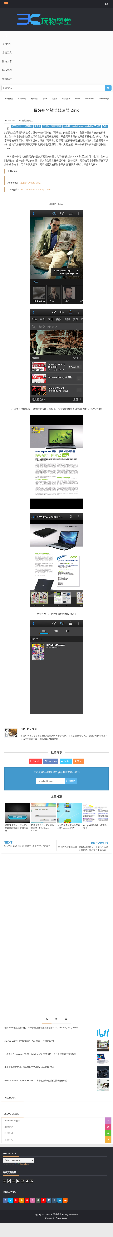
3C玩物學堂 (17, 126)
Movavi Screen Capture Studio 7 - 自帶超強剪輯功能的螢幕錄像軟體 (35, 1080)
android (67, 126)
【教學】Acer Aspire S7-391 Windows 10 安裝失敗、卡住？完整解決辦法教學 (40, 1054)
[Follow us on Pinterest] (43, 1200)
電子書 (37, 126)
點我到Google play (30, 182)
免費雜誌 (28, 126)
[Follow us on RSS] (21, 1200)
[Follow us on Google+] (16, 1200)
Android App (77, 126)
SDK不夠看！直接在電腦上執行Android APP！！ (68, 826)
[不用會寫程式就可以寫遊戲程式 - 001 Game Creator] (43, 813)
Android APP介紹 (92, 126)
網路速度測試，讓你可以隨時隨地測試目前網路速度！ (16, 828)
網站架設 (9, 1127)
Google (36, 761)
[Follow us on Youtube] (27, 1200)
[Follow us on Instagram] (48, 1200)
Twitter (66, 761)
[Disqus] (56, 896)
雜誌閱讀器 (56, 126)
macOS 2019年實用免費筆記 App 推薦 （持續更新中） (29, 1041)
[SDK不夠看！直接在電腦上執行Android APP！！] (69, 813)
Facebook (51, 761)
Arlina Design (62, 1218)
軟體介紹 (9, 1133)
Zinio (105, 126)
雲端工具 (9, 1139)
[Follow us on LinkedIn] (59, 1200)
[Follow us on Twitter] (10, 1200)
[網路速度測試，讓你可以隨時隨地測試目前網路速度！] (17, 813)
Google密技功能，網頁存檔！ (95, 826)
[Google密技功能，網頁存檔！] (96, 813)
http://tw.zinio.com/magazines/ (35, 189)
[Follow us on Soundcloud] (65, 1200)
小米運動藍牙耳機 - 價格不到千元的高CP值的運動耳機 (29, 1067)
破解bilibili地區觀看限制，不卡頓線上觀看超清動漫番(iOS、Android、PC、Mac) (41, 1027)
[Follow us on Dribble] (32, 1200)
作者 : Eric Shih (29, 729)
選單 (106, 4)
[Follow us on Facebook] (5, 1200)
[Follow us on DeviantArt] (38, 1200)
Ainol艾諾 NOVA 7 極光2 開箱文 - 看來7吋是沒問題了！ (28, 846)
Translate (24, 1164)
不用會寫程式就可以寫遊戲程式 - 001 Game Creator (42, 828)
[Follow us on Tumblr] (54, 1200)
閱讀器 (46, 126)
